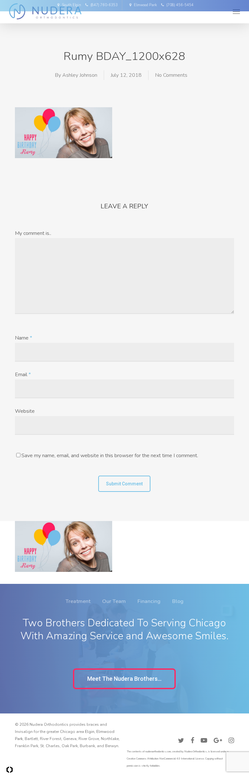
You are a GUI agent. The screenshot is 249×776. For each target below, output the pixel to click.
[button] (124, 678)
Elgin (89, 731)
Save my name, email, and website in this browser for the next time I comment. (109, 455)
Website (25, 411)
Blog (178, 601)
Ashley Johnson (79, 75)
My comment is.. (33, 233)
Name (23, 338)
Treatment (77, 601)
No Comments (171, 75)
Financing (148, 601)
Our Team (114, 601)
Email (23, 374)
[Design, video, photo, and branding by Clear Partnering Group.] (9, 769)
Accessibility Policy (216, 726)
